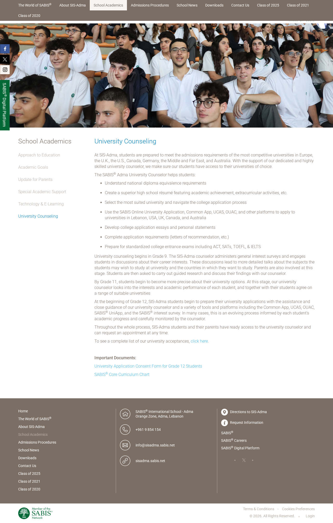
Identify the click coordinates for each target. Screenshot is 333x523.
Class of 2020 (29, 16)
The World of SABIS (35, 5)
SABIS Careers (234, 440)
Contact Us (240, 5)
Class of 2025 (268, 5)
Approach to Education (39, 155)
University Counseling (38, 216)
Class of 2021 (298, 5)
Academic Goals (33, 167)
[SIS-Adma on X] (244, 460)
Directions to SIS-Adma (248, 412)
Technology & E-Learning (41, 203)
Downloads (214, 5)
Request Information (246, 422)
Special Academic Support (42, 191)
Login (310, 516)
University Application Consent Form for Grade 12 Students (148, 366)
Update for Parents (35, 179)
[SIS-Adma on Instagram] (261, 460)
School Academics (108, 5)
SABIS (227, 432)
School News (187, 5)
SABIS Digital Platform (240, 447)
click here (199, 341)
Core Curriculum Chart (121, 374)
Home (23, 411)
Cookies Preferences (298, 509)
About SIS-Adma (72, 5)
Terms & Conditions (259, 509)
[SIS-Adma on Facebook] (226, 460)
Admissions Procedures (150, 5)
